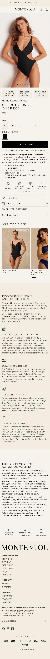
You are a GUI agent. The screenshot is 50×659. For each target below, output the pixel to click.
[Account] (41, 9)
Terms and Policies (25, 649)
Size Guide (7, 565)
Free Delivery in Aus (14, 150)
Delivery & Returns (16, 209)
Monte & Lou (28, 636)
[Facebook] (3, 628)
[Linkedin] (12, 628)
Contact (6, 575)
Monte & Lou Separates (14, 101)
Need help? (12, 215)
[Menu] (3, 9)
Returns (6, 562)
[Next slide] (43, 253)
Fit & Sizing (11, 198)
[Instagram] (8, 628)
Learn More (25, 192)
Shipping (7, 559)
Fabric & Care (13, 203)
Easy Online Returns (35, 150)
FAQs (4, 571)
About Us (7, 596)
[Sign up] (45, 621)
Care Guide (8, 568)
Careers (6, 602)
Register (7, 587)
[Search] (8, 9)
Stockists (7, 599)
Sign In (5, 583)
